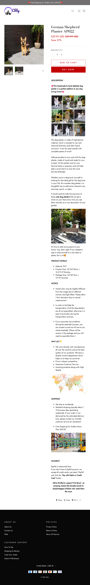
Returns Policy (51, 530)
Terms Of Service (52, 534)
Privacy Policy (51, 527)
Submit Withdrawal (11, 558)
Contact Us (8, 530)
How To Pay (8, 547)
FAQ (6, 534)
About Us (7, 527)
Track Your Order (10, 555)
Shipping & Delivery (12, 551)
